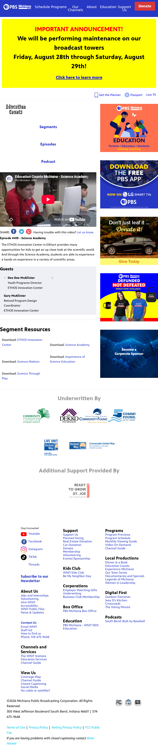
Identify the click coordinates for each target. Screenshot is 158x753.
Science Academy (77, 345)
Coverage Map (31, 677)
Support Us (124, 8)
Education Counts (48, 109)
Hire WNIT (28, 602)
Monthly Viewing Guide (121, 541)
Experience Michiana (119, 569)
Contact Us (28, 622)
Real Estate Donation (77, 541)
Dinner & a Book (116, 562)
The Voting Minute (117, 607)
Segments (48, 127)
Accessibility (29, 606)
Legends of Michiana (119, 579)
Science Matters (28, 361)
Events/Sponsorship (76, 558)
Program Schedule (117, 538)
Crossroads (112, 603)
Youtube (34, 533)
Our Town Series (116, 572)
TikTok (33, 557)
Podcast (48, 161)
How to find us (31, 633)
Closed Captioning (138, 702)
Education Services (34, 659)
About (92, 7)
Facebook (35, 541)
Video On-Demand (118, 545)
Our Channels (75, 8)
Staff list (26, 630)
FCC (119, 702)
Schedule (42, 7)
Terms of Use (16, 727)
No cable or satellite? (35, 690)
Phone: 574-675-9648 (35, 637)
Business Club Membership (81, 597)
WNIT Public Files (33, 609)
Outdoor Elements (117, 597)
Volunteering (30, 599)
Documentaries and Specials (124, 576)
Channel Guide (31, 663)
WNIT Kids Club (73, 572)
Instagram (36, 549)
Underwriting (72, 593)
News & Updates (32, 612)
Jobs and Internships (35, 595)
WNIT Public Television (17, 7)
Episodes (48, 144)
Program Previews (117, 534)
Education (108, 7)
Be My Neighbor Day (77, 576)
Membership (71, 551)
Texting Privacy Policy (66, 727)
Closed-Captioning (33, 684)
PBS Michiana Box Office (80, 611)
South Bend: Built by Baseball (125, 621)
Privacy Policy (38, 727)
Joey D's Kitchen (116, 600)
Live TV (151, 95)
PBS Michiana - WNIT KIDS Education (81, 626)
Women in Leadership (120, 583)
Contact (128, 702)
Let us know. (85, 232)
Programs (59, 7)
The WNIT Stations (33, 656)
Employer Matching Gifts (80, 590)
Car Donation (72, 545)
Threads (34, 564)
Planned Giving (73, 538)
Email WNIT (29, 627)
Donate (145, 6)
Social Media (29, 687)
